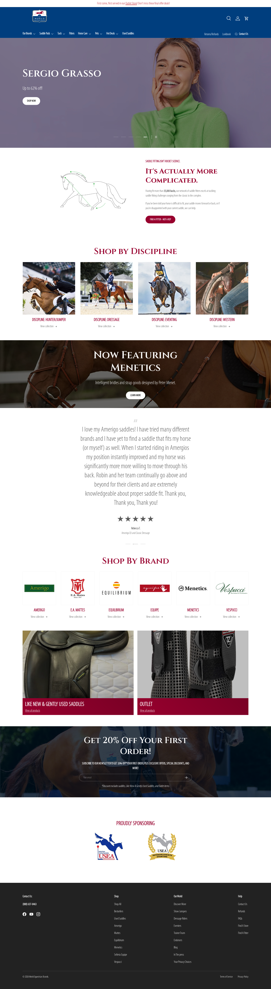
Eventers (177, 926)
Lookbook (226, 34)
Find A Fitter (243, 933)
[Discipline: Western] (222, 288)
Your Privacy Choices (182, 962)
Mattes (117, 933)
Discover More (180, 904)
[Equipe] (154, 588)
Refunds (241, 911)
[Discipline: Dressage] (106, 288)
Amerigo (39, 610)
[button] (246, 18)
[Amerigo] (39, 588)
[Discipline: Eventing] (164, 288)
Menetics (193, 610)
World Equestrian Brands (38, 977)
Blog (176, 947)
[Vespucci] (231, 588)
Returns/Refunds (211, 34)
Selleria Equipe (120, 954)
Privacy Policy (243, 977)
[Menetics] (193, 588)
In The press (179, 954)
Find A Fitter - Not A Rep (160, 219)
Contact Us (242, 904)
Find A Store (243, 926)
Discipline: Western (222, 320)
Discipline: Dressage (107, 320)
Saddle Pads (45, 33)
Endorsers (178, 940)
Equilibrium (116, 610)
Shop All (117, 904)
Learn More (135, 395)
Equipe (155, 610)
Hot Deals (110, 33)
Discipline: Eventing (164, 320)
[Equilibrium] (116, 588)
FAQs (240, 918)
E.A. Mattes (78, 610)
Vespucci (231, 610)
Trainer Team (179, 933)
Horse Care (83, 33)
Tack (59, 33)
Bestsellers (118, 911)
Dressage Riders (180, 918)
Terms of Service (226, 977)
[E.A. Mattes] (77, 588)
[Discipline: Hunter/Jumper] (49, 288)
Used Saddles (128, 33)
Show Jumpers (180, 911)
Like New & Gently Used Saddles (126, 3)
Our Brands (27, 33)
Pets (97, 33)
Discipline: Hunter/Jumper (49, 320)
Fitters (71, 33)
